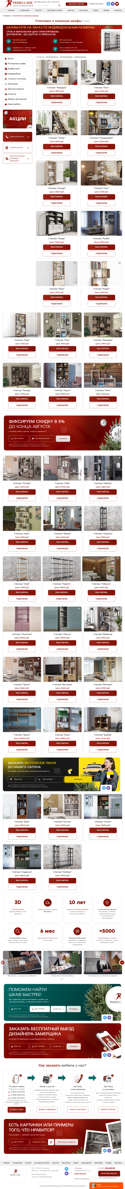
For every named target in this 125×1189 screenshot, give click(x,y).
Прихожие (13, 84)
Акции (95, 10)
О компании (24, 10)
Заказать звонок (76, 4)
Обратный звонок (109, 1173)
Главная (11, 10)
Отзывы (106, 10)
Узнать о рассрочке (77, 1109)
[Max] (113, 4)
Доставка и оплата (54, 10)
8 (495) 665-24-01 (96, 1)
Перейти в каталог (108, 1109)
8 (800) (106, 1168)
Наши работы (14, 104)
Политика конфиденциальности (51, 1186)
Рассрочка (83, 10)
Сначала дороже (80, 57)
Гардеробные (14, 74)
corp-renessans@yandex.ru (107, 1178)
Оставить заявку (17, 1109)
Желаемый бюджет (43, 438)
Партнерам (98, 1163)
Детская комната (16, 89)
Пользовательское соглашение (74, 1186)
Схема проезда (80, 1173)
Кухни (10, 59)
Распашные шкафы (17, 64)
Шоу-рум (71, 10)
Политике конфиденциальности (20, 445)
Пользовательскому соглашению (39, 445)
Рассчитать (57, 96)
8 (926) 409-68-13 (96, 6)
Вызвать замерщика (47, 1109)
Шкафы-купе (14, 69)
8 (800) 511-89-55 (96, 4)
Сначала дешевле (66, 57)
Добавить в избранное (81, 1178)
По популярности (52, 57)
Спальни (12, 94)
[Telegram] (108, 4)
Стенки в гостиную (17, 79)
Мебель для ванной (17, 99)
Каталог (38, 10)
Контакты (118, 10)
